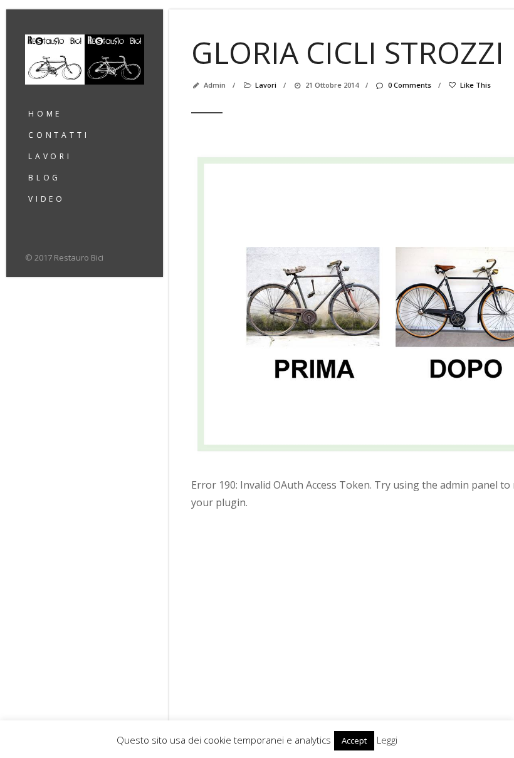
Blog (44, 177)
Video (46, 199)
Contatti (58, 135)
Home (45, 113)
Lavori (50, 156)
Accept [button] (354, 740)
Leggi (387, 740)
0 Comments (409, 85)
